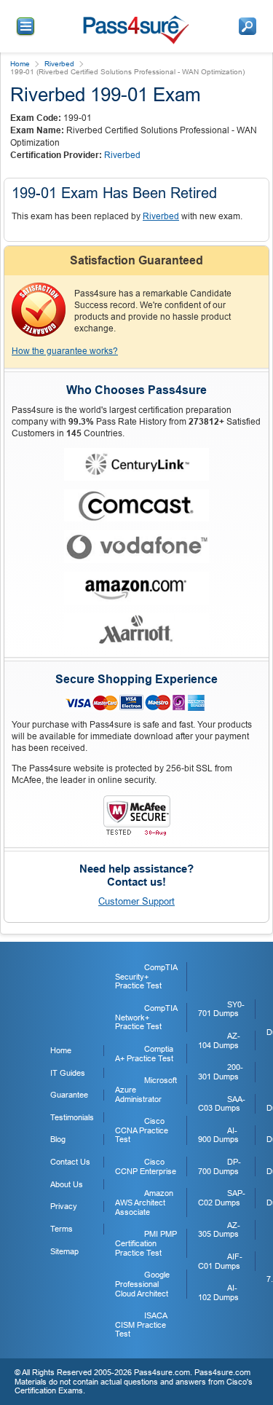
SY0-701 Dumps (221, 1009)
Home (20, 64)
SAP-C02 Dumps (221, 1198)
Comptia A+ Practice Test (144, 1053)
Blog (58, 1139)
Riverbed (59, 64)
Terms (61, 1228)
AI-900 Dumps (218, 1135)
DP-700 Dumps (219, 1166)
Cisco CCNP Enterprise (145, 1166)
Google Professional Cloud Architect (142, 1283)
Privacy (63, 1206)
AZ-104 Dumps (219, 1040)
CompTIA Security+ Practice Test (146, 976)
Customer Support (136, 901)
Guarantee (69, 1094)
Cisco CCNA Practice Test (141, 1130)
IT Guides (67, 1072)
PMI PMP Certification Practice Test (146, 1242)
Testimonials (72, 1117)
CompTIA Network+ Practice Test (146, 1017)
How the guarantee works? (65, 351)
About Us (66, 1184)
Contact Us (70, 1161)
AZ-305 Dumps (219, 1230)
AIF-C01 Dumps (220, 1261)
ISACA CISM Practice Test (141, 1324)
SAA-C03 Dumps (221, 1104)
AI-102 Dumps (218, 1292)
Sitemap (64, 1251)
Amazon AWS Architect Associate (144, 1202)
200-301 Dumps (220, 1072)
